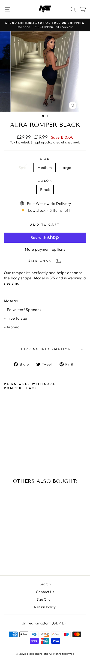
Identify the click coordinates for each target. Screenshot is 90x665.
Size (45, 158)
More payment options (45, 249)
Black (45, 189)
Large (66, 167)
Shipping (37, 142)
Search (45, 584)
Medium (44, 167)
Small (24, 167)
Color (45, 180)
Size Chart (45, 599)
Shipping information (45, 349)
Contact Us (45, 592)
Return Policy (45, 607)
